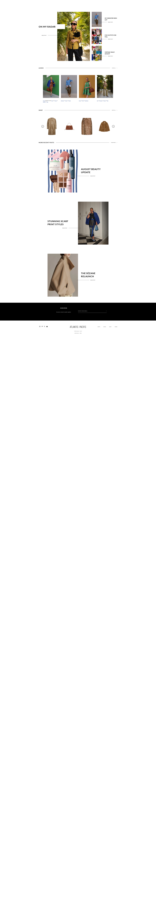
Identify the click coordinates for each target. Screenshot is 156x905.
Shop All (114, 110)
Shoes (56, 100)
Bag (47, 101)
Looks (104, 326)
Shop (110, 326)
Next (113, 126)
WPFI (81, 333)
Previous (42, 126)
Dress (44, 100)
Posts (99, 326)
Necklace (86, 100)
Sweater (62, 100)
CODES (116, 326)
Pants (66, 100)
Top (97, 100)
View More (113, 142)
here (52, 100)
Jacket (44, 101)
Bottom (100, 100)
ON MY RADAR (47, 26)
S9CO (78, 333)
